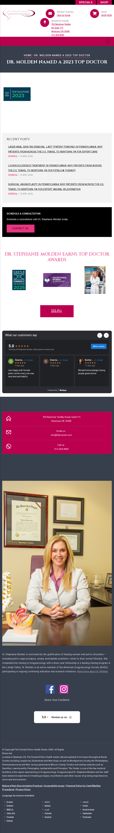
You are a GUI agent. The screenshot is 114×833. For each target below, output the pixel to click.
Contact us (20, 228)
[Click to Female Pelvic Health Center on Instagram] (64, 684)
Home (28, 55)
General (13, 156)
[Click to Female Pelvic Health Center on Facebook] (50, 684)
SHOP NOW (106, 15)
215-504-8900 (57, 35)
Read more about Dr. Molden (92, 671)
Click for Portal (63, 15)
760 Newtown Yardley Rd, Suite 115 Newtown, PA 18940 (61, 28)
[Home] (19, 13)
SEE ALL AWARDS (56, 311)
